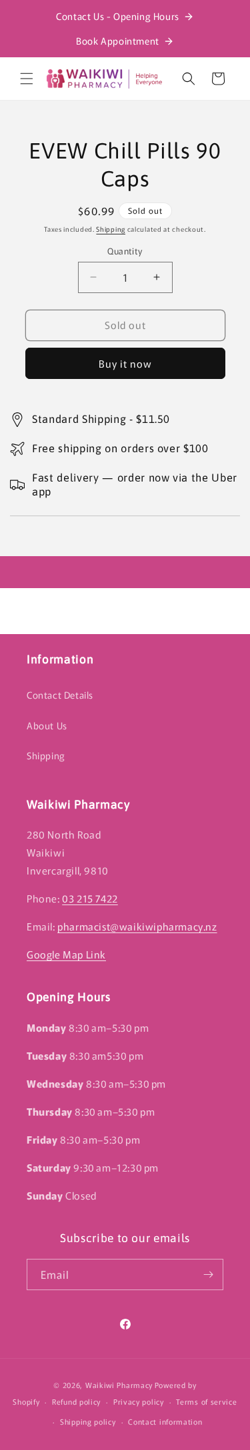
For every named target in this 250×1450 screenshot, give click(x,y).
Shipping (110, 229)
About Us (47, 725)
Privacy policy (138, 1401)
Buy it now (125, 363)
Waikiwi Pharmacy (119, 1384)
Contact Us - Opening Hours (117, 16)
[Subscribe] (208, 1274)
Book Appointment (117, 40)
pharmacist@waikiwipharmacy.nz (137, 926)
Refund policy (76, 1401)
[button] (26, 78)
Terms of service (206, 1401)
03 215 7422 (90, 898)
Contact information (165, 1421)
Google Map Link (66, 954)
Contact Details (60, 694)
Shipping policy (88, 1421)
